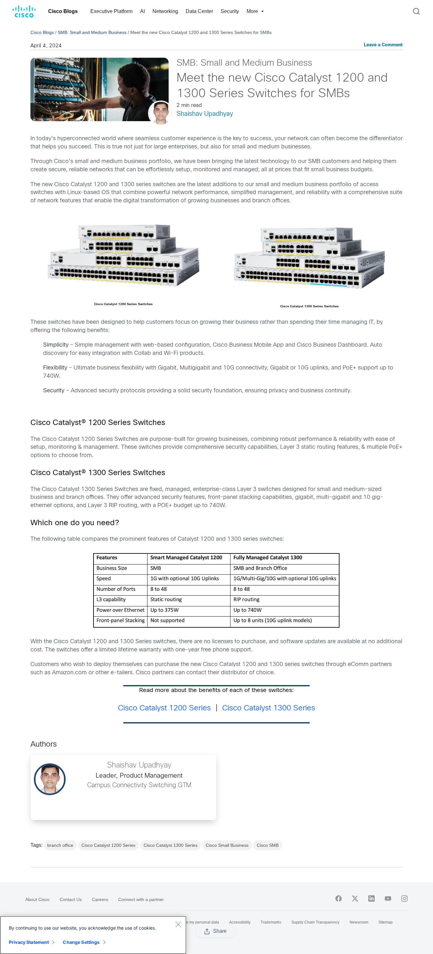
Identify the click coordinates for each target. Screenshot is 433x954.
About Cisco (37, 899)
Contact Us (71, 899)
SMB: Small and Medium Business (92, 32)
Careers (100, 899)
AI (142, 11)
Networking (165, 11)
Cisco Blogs (63, 11)
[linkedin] (371, 898)
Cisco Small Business (227, 845)
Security (230, 11)
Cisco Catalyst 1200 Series (164, 708)
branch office (60, 845)
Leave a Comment (383, 45)
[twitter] (355, 898)
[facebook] (338, 898)
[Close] (178, 924)
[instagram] (404, 898)
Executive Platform (111, 11)
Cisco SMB (268, 845)
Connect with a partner (141, 899)
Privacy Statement (29, 942)
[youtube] (388, 898)
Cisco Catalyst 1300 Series (268, 708)
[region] (93, 935)
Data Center (199, 11)
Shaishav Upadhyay (205, 114)
